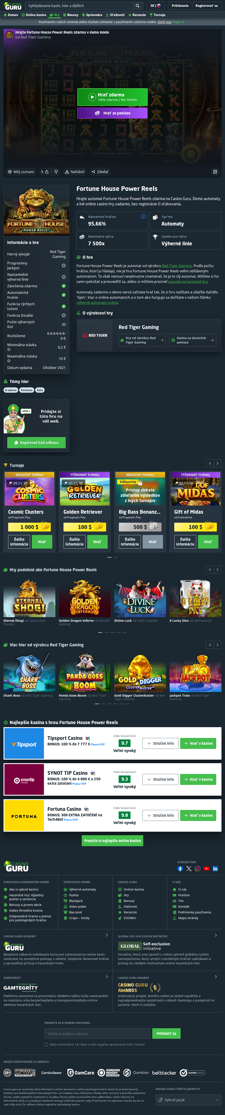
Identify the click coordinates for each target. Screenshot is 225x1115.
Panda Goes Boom (82, 697)
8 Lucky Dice (191, 620)
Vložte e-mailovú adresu (64, 1030)
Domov (13, 15)
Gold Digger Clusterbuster (139, 697)
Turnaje (159, 15)
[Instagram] (197, 868)
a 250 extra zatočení (73, 781)
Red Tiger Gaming (177, 265)
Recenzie (139, 15)
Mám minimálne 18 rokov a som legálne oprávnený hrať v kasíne (97, 1044)
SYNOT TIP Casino (68, 773)
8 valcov (10, 390)
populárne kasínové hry (188, 281)
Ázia (40, 390)
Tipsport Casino (65, 738)
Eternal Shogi (24, 622)
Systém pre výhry (174, 236)
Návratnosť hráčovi (102, 217)
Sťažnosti (117, 15)
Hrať (42, 542)
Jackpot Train (190, 697)
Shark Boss (28, 695)
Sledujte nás (187, 862)
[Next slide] (217, 463)
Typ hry (166, 217)
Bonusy (72, 15)
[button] (100, 172)
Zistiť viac (165, 22)
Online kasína (36, 15)
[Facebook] (180, 868)
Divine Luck (136, 620)
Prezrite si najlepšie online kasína (112, 840)
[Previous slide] (210, 463)
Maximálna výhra (100, 236)
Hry (56, 15)
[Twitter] (189, 868)
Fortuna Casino (65, 809)
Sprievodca (94, 15)
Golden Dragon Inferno (84, 622)
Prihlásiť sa (166, 1033)
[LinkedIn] (215, 868)
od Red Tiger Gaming (33, 37)
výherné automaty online (97, 302)
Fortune (27, 390)
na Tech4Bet (74, 817)
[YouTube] (206, 868)
